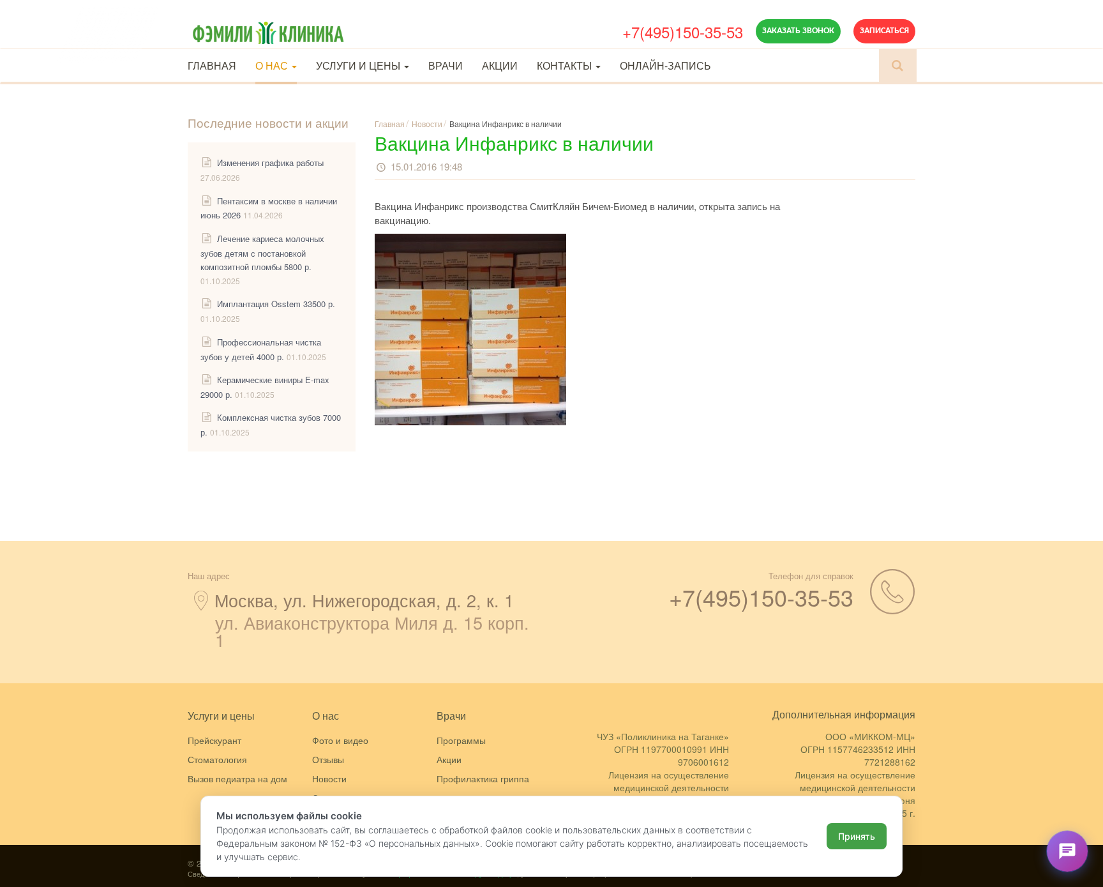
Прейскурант (214, 740)
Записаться (884, 31)
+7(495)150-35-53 (682, 31)
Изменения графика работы (270, 162)
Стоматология (217, 759)
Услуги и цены (359, 65)
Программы (461, 740)
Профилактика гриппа (483, 778)
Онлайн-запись (665, 65)
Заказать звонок (798, 31)
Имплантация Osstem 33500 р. (276, 304)
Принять (856, 836)
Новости (329, 778)
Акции (500, 65)
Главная (212, 65)
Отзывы (328, 759)
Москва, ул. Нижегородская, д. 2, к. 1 (364, 600)
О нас (272, 65)
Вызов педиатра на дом (237, 778)
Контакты (565, 65)
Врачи (445, 65)
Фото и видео (340, 740)
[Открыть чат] (1067, 851)
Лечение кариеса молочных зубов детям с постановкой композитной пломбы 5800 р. (262, 252)
